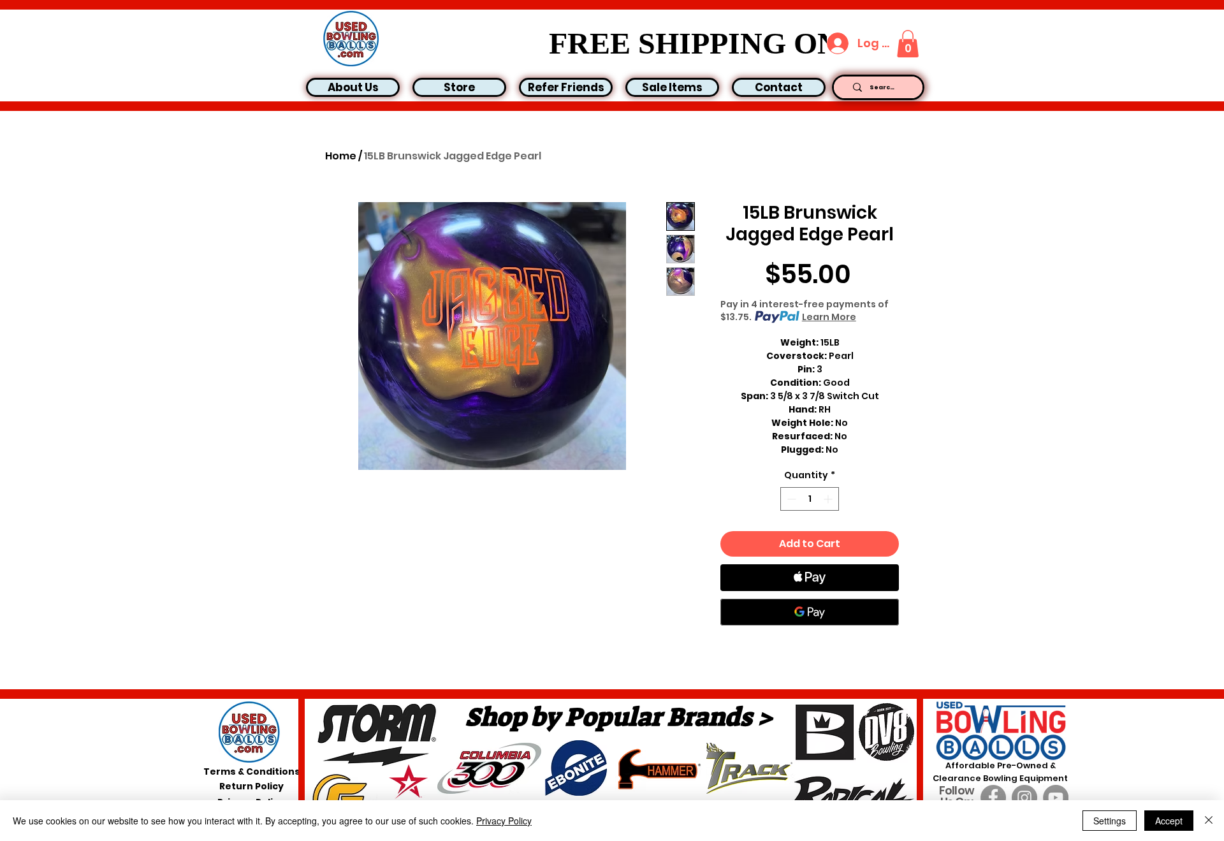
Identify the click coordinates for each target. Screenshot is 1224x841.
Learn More (829, 317)
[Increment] (829, 499)
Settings (1109, 820)
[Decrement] (790, 499)
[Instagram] (1024, 797)
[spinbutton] (809, 499)
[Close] (1208, 820)
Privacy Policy (504, 820)
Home (340, 156)
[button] (907, 43)
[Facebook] (993, 797)
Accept (1169, 820)
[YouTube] (1055, 797)
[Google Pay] (809, 612)
